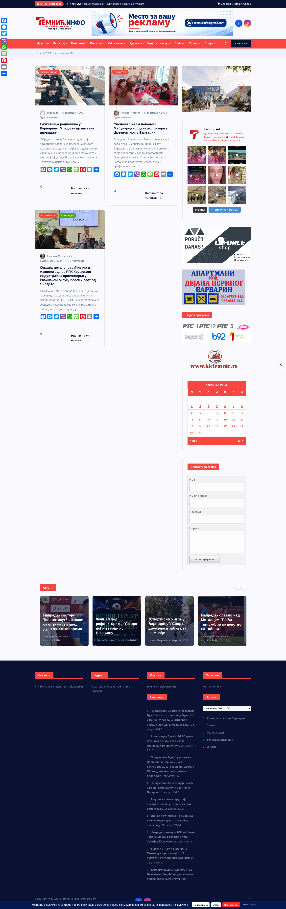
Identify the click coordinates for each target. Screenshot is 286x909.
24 (200, 430)
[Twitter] (4, 33)
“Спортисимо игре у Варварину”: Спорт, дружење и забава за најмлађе (115, 630)
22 (241, 423)
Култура (165, 47)
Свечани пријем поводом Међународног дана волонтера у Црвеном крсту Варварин (141, 132)
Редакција (52, 117)
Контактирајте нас (204, 563)
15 (241, 416)
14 (233, 416)
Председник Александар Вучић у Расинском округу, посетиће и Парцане (170, 792)
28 (233, 430)
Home (38, 57)
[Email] (4, 67)
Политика (96, 47)
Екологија (60, 47)
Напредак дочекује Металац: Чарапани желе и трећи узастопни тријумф (218, 626)
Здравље (136, 47)
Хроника (194, 47)
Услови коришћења (220, 744)
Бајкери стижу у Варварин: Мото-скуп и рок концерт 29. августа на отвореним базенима (169, 857)
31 (200, 437)
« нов (193, 445)
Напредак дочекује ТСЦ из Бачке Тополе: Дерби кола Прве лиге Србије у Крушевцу (171, 841)
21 (233, 423)
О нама (211, 751)
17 (200, 423)
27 (225, 430)
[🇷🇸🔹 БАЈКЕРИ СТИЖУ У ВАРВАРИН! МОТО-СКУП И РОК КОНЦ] (237, 159)
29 (241, 430)
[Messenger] (4, 27)
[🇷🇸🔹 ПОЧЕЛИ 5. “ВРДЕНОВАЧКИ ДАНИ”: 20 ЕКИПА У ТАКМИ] (237, 179)
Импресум (241, 47)
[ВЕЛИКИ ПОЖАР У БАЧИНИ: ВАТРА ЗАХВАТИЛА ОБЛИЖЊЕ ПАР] (237, 199)
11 (208, 416)
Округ (151, 47)
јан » (241, 445)
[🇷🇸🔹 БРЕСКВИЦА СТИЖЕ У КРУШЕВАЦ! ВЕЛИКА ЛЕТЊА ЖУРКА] (217, 179)
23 (191, 430)
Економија (78, 47)
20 (225, 423)
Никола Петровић (130, 117)
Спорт (209, 47)
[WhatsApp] (4, 47)
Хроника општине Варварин (226, 722)
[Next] (243, 591)
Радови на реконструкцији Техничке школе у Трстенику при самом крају (169, 808)
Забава (180, 47)
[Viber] (4, 40)
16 (192, 423)
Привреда (67, 220)
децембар (61, 57)
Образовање (116, 47)
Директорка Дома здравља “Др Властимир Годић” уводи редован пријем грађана (170, 878)
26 (216, 430)
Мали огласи (215, 736)
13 (225, 416)
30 (192, 437)
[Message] (4, 53)
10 (200, 416)
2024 (48, 57)
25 (208, 430)
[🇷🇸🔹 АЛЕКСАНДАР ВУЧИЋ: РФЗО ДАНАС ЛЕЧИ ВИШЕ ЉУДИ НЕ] (197, 159)
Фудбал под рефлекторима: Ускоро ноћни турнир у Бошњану (63, 630)
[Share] (4, 73)
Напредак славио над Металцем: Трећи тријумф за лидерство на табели (168, 626)
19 (216, 423)
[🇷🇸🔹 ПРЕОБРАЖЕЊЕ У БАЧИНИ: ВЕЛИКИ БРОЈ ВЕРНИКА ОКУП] (217, 159)
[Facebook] (4, 20)
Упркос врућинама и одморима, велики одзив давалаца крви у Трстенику (170, 825)
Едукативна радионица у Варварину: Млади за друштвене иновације (67, 132)
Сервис (212, 729)
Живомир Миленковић (59, 260)
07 (71, 57)
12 (216, 416)
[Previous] (238, 591)
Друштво (43, 47)
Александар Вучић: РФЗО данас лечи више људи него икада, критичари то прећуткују (170, 745)
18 (208, 423)
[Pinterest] (4, 60)
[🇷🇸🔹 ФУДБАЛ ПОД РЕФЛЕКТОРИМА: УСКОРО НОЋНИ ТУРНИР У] (197, 179)
